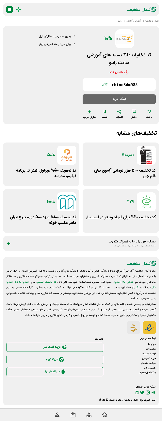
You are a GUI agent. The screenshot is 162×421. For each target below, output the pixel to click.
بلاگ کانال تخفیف (147, 373)
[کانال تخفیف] (141, 9)
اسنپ (117, 282)
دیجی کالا (127, 282)
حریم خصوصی (149, 358)
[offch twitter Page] (142, 392)
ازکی (136, 287)
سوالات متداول (148, 363)
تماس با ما (151, 349)
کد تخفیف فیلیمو (46, 282)
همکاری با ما (150, 368)
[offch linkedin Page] (136, 392)
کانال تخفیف (131, 400)
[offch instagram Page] (147, 392)
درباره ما (152, 344)
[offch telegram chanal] (153, 392)
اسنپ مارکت (21, 282)
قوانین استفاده (148, 354)
